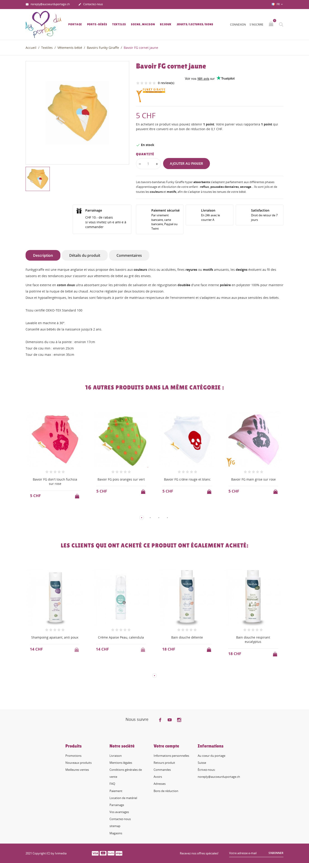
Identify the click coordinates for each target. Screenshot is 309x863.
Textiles (119, 24)
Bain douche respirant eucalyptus (253, 639)
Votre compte (166, 745)
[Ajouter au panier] (77, 494)
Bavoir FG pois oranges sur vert (121, 479)
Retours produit (164, 763)
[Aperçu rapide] (50, 510)
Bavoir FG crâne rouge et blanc (187, 479)
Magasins (115, 833)
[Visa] (95, 853)
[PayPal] (111, 853)
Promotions (73, 756)
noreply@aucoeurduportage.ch (48, 4)
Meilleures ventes (77, 770)
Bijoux (165, 24)
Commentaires (129, 255)
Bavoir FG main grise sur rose (253, 479)
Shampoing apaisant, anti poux (54, 637)
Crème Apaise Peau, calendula (121, 637)
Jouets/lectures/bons (195, 24)
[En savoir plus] (59, 510)
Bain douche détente (187, 637)
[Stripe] (119, 853)
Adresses (160, 784)
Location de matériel (123, 798)
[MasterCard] (103, 853)
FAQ (112, 784)
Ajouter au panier (186, 163)
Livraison (115, 756)
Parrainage (116, 805)
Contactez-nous (90, 4)
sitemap (114, 826)
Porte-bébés (97, 24)
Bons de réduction (166, 791)
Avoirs (158, 777)
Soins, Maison (143, 24)
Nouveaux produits (78, 763)
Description (43, 255)
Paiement (115, 791)
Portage (75, 24)
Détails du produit (84, 255)
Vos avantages (119, 812)
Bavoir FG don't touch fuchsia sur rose (55, 481)
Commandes (162, 770)
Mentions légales (120, 763)
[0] (271, 24)
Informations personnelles (171, 756)
